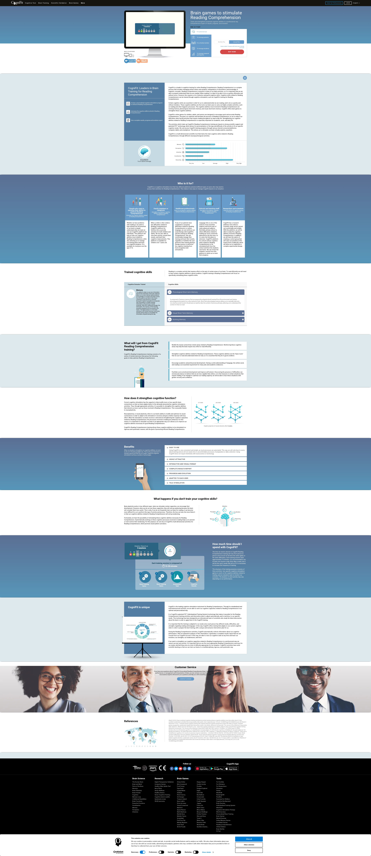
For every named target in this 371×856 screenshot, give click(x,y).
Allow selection (249, 845)
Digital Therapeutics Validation (164, 782)
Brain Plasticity (137, 790)
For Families (220, 782)
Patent (218, 790)
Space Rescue (181, 809)
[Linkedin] (189, 769)
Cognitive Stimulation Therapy (225, 809)
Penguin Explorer (202, 788)
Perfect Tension (201, 814)
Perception (135, 809)
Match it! (180, 807)
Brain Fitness (136, 792)
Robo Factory (181, 795)
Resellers (219, 797)
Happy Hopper (201, 782)
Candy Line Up (201, 784)
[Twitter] (176, 769)
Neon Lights (181, 801)
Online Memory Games (223, 820)
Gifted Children (221, 827)
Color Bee (200, 792)
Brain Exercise (220, 803)
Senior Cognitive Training (162, 795)
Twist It (199, 818)
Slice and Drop (201, 816)
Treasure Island (182, 799)
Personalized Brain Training (224, 814)
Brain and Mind (137, 784)
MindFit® (219, 792)
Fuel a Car (200, 805)
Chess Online (181, 782)
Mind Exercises (221, 812)
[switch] (161, 852)
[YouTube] (180, 769)
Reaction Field (201, 822)
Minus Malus (201, 809)
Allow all (249, 839)
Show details (206, 852)
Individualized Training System (225, 805)
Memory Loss (136, 797)
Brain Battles (220, 829)
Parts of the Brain (137, 786)
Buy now (232, 52)
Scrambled (180, 818)
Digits (198, 790)
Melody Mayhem (182, 822)
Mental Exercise (221, 818)
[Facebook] (172, 769)
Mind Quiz (219, 807)
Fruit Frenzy (180, 786)
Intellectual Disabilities (139, 799)
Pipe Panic (180, 788)
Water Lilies (200, 820)
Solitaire (179, 792)
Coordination (136, 805)
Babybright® (220, 795)
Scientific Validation (59, 3)
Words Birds (200, 824)
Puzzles (199, 786)
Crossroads (200, 797)
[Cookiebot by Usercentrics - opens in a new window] (118, 852)
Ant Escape (180, 797)
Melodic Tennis (181, 816)
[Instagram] (185, 769)
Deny (249, 850)
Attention (135, 812)
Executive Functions (138, 803)
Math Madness (181, 812)
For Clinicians (220, 784)
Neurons (135, 788)
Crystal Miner (181, 790)
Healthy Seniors (159, 792)
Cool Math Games (221, 822)
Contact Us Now (185, 679)
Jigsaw (199, 803)
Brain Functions (137, 801)
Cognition (135, 795)
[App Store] (231, 768)
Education (219, 788)
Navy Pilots (158, 788)
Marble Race (181, 814)
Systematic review (160, 799)
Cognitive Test (30, 3)
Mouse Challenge (202, 812)
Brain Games (220, 816)
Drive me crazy (181, 803)
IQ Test (218, 831)
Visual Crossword (182, 805)
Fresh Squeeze (201, 801)
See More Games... (202, 827)
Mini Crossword (182, 784)
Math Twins (200, 807)
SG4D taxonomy (160, 801)
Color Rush (180, 824)
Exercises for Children (223, 799)
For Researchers (221, 786)
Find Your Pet (181, 820)
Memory (134, 807)
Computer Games (160, 784)
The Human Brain (137, 782)
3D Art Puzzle (181, 827)
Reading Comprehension (224, 824)
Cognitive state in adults (162, 797)
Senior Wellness (159, 790)
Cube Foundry (201, 799)
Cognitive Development (223, 801)
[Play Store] (217, 768)
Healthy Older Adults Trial (162, 786)
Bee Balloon (200, 795)
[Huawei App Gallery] (202, 768)
